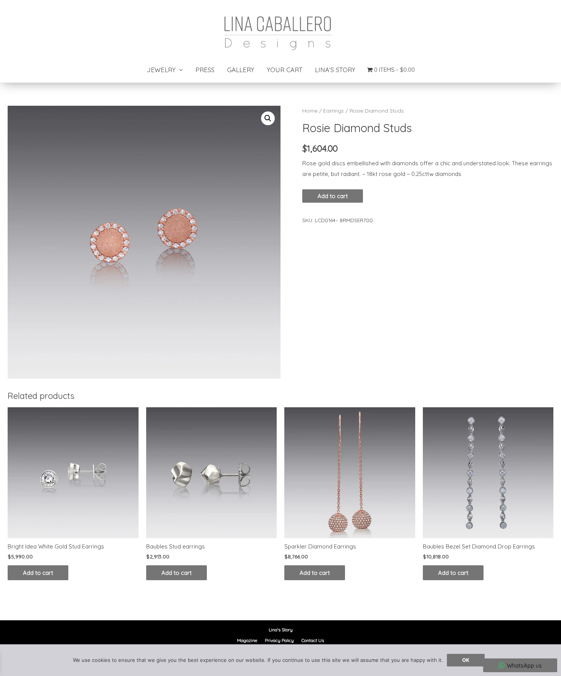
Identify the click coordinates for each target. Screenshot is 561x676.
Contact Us (312, 640)
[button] (268, 118)
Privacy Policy (279, 640)
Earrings (333, 110)
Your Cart (284, 70)
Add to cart (333, 196)
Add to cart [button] (38, 572)
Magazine (247, 640)
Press (204, 70)
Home (310, 110)
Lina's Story (281, 629)
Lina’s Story (335, 70)
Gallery (240, 70)
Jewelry (161, 70)
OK (465, 660)
